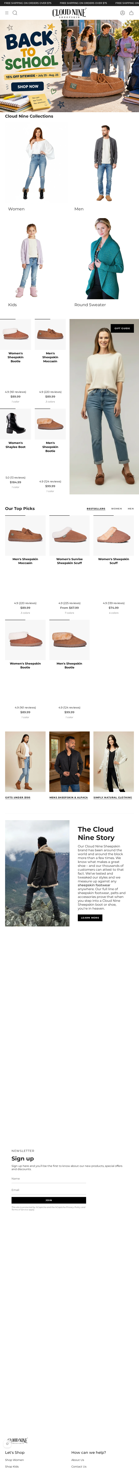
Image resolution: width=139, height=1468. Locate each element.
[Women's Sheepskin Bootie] (15, 334)
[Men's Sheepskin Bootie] (50, 424)
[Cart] (131, 13)
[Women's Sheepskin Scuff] (113, 535)
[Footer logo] (18, 1441)
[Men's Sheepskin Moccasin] (50, 334)
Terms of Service (20, 1209)
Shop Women (14, 1460)
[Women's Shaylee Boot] (15, 424)
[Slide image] (69, 66)
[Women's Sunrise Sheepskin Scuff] (69, 535)
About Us (77, 1460)
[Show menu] (6, 13)
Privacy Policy (73, 1207)
